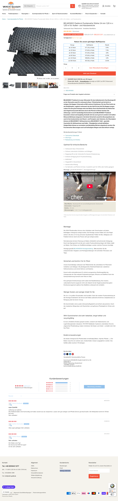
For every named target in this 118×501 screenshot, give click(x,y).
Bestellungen (63, 466)
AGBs (32, 466)
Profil (61, 468)
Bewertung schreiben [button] (94, 387)
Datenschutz (34, 468)
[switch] (112, 494)
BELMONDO (70, 90)
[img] (12, 401)
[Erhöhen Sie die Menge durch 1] (79, 68)
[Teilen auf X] (67, 354)
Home (4, 14)
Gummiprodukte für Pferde (40, 14)
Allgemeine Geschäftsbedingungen (22, 492)
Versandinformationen (37, 473)
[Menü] (115, 484)
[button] (106, 6)
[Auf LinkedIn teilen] (70, 354)
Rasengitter (25, 14)
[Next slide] (59, 85)
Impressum (34, 470)
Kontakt (103, 14)
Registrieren (94, 476)
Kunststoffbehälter (76, 14)
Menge (65, 64)
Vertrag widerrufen (65, 471)
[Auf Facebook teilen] (65, 354)
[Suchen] (72, 6)
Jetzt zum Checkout (89, 73)
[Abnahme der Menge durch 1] (66, 68)
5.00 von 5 (27, 386)
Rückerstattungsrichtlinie (39, 492)
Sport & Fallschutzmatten (60, 14)
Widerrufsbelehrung (36, 475)
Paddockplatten (13, 14)
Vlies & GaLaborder (91, 14)
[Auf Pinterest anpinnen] (73, 354)
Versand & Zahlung (36, 477)
